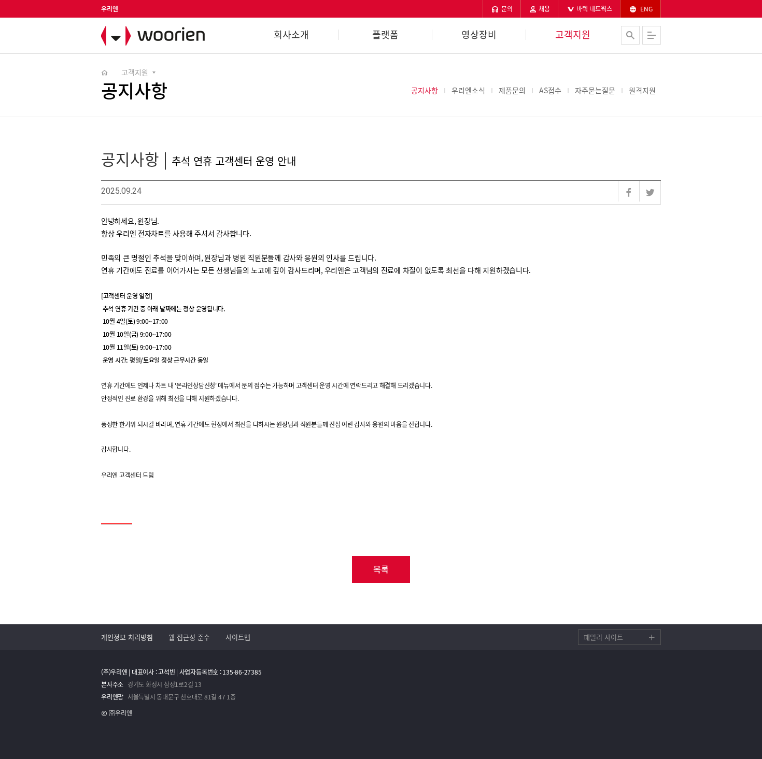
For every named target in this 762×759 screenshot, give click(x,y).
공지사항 (424, 90)
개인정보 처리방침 (127, 637)
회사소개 (291, 35)
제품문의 (512, 90)
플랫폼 (385, 35)
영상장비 (479, 35)
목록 (381, 569)
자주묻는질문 (595, 90)
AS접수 (550, 90)
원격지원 (642, 90)
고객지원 (572, 35)
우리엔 (158, 35)
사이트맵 (237, 637)
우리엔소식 (468, 90)
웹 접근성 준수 (189, 637)
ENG (646, 8)
